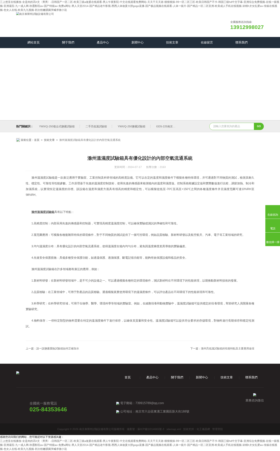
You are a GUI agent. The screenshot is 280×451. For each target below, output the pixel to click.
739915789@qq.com (149, 403)
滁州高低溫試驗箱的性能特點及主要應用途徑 (227, 348)
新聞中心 (137, 42)
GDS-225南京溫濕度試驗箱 (172, 126)
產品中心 (103, 42)
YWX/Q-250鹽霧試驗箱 (131, 126)
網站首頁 (33, 42)
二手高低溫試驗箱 (96, 126)
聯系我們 (241, 42)
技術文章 (172, 42)
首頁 (36, 139)
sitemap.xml (173, 429)
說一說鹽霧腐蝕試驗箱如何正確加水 (57, 348)
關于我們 (68, 42)
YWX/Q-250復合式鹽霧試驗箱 (57, 126)
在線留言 (207, 42)
